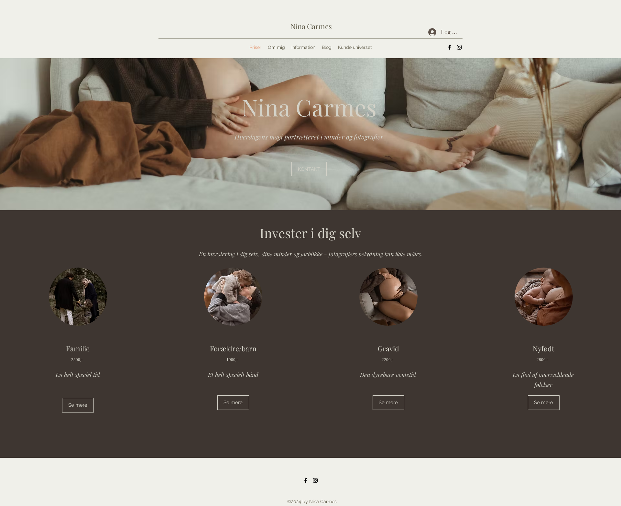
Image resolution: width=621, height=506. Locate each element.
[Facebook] (449, 47)
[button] (309, 169)
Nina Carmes (311, 26)
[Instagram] (459, 47)
